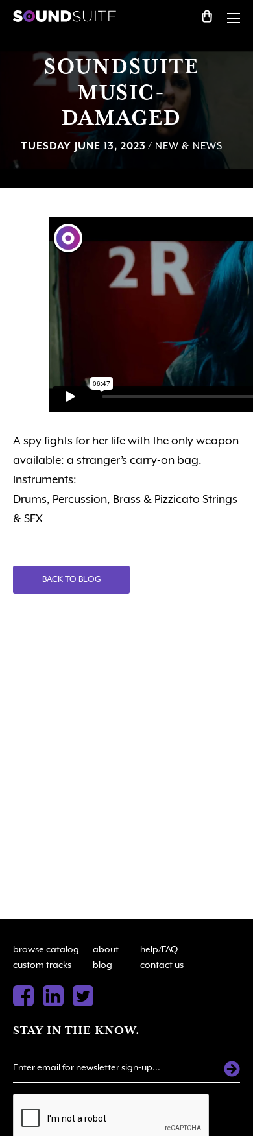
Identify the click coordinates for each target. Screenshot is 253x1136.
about (106, 949)
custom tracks (42, 965)
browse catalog (46, 949)
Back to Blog (71, 579)
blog (102, 965)
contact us (162, 965)
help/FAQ (159, 949)
